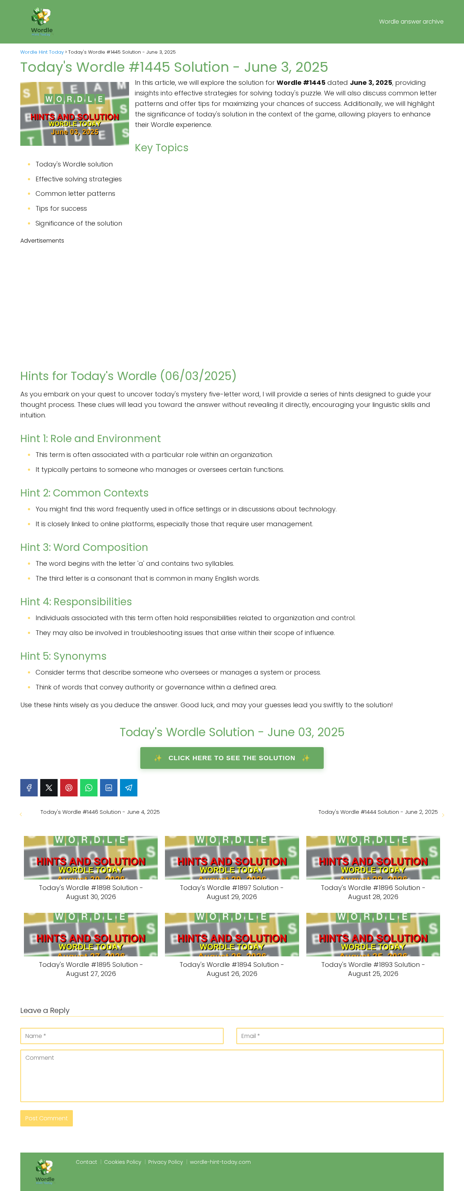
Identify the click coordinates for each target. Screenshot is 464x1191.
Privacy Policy (165, 1162)
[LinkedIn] (108, 787)
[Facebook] (29, 787)
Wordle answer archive (411, 21)
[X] (49, 787)
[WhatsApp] (89, 787)
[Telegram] (128, 787)
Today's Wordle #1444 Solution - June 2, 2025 (378, 812)
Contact (86, 1162)
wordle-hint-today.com (220, 1162)
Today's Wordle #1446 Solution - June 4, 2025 (100, 812)
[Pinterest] (69, 787)
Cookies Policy (122, 1162)
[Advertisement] (232, 299)
